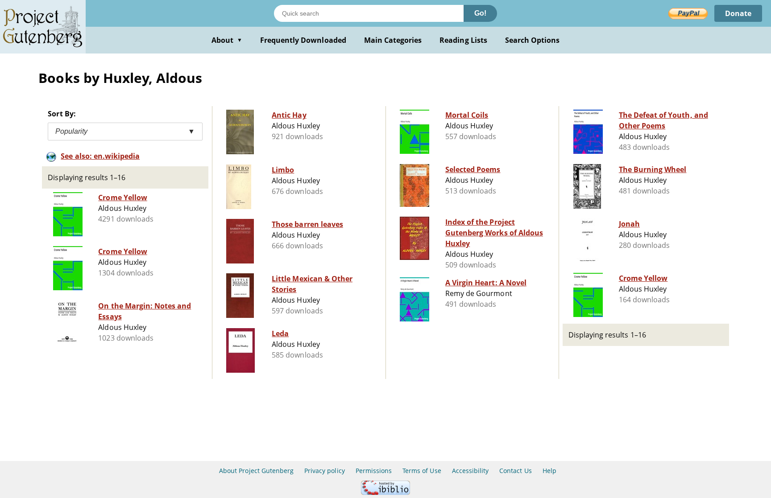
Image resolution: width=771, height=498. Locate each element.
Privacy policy (324, 470)
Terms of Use (421, 470)
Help (549, 470)
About (226, 40)
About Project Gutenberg (256, 470)
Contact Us (515, 470)
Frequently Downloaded (303, 40)
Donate (738, 13)
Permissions (374, 470)
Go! (480, 13)
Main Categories (393, 40)
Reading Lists (463, 40)
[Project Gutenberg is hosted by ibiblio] (385, 492)
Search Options (532, 40)
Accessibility (470, 470)
